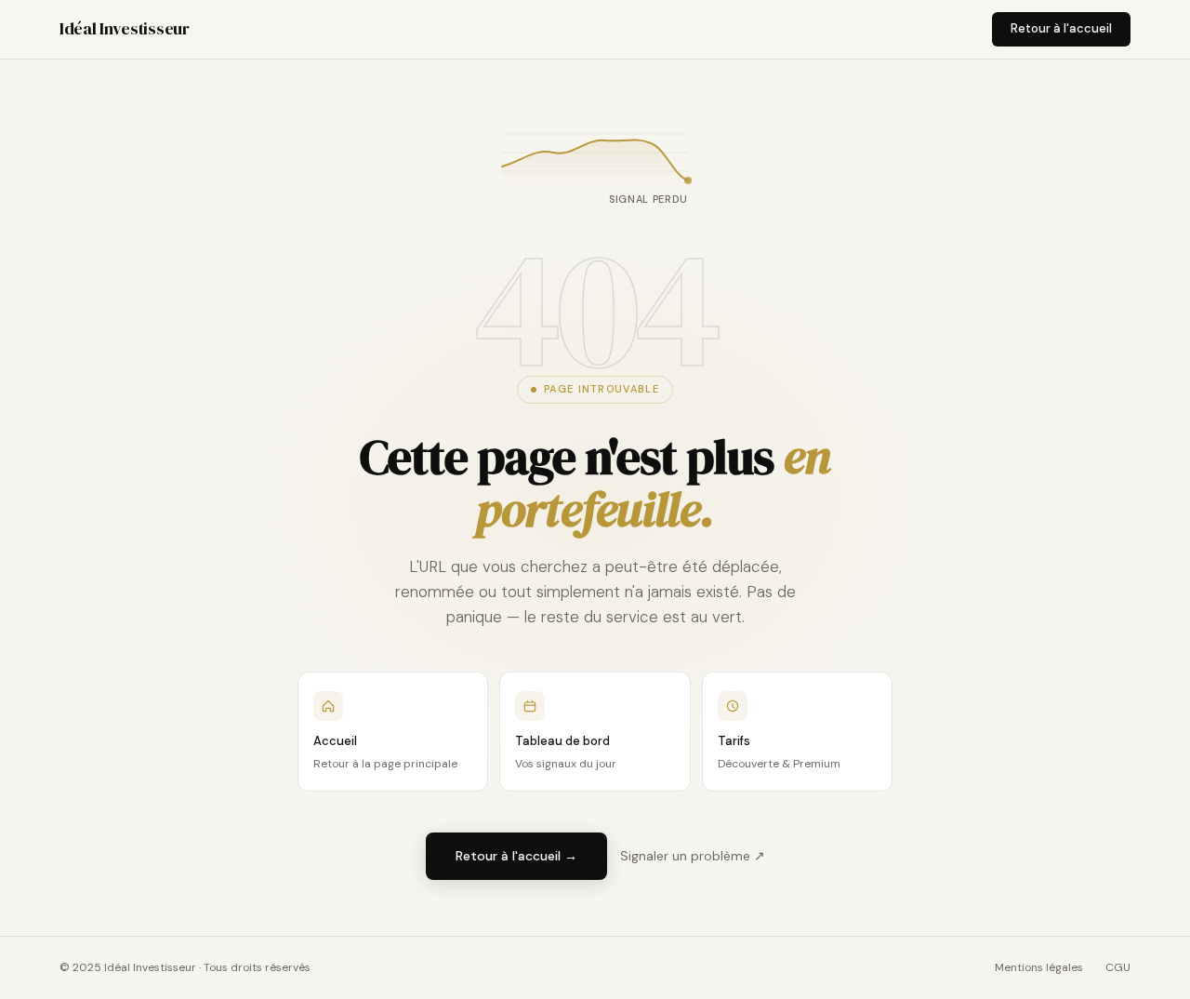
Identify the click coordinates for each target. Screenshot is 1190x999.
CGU (1117, 967)
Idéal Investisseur (125, 28)
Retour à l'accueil (1061, 28)
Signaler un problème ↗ (692, 855)
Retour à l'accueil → (516, 855)
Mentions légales (1039, 967)
